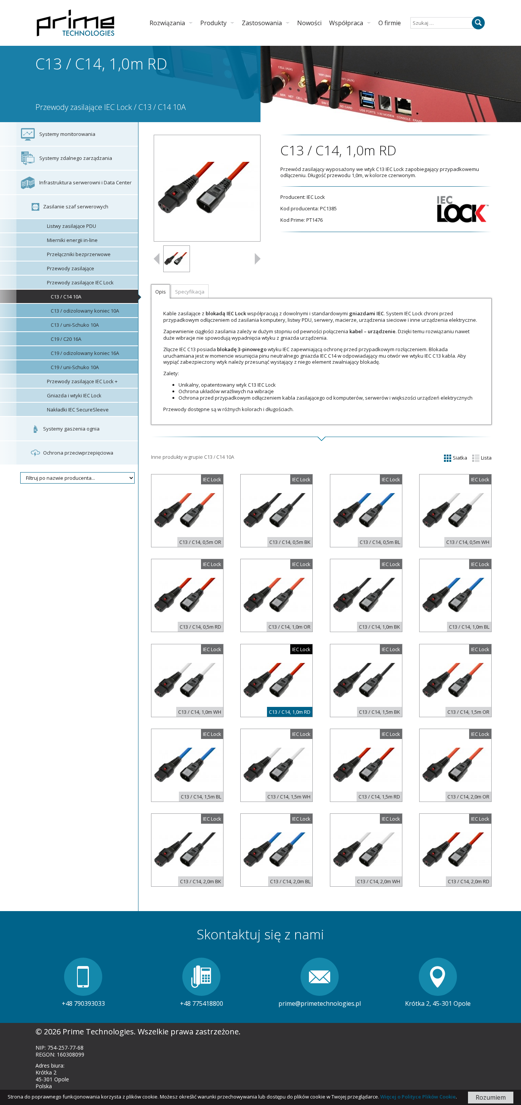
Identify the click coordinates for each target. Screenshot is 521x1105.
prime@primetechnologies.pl (319, 1003)
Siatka (459, 457)
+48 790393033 (83, 1003)
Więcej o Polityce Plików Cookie (418, 1096)
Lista (486, 457)
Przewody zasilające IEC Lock (83, 107)
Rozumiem (491, 1097)
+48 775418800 (201, 1003)
